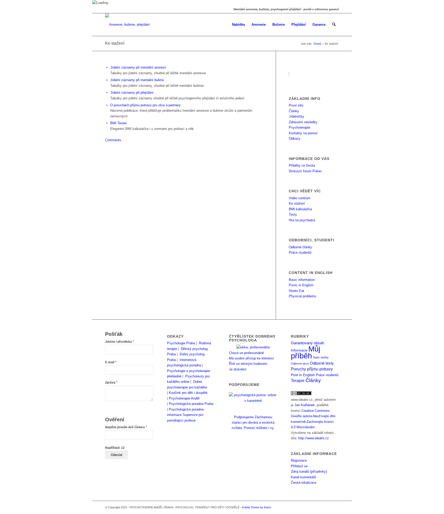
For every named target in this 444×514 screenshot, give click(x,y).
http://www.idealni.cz (313, 438)
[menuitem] (238, 24)
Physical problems (302, 296)
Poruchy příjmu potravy (312, 369)
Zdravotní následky (303, 122)
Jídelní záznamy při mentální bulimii (137, 80)
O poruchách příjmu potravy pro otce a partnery (145, 105)
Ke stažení (114, 43)
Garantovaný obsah (307, 343)
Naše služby (321, 357)
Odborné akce (300, 363)
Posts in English (301, 285)
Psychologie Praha (181, 343)
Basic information (302, 280)
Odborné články (300, 247)
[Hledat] (334, 24)
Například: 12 (115, 448)
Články (294, 111)
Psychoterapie (299, 127)
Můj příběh (305, 352)
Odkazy (294, 138)
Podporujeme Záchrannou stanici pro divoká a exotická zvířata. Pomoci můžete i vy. (253, 422)
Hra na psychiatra (302, 220)
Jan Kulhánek (304, 405)
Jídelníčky (296, 116)
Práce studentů (300, 252)
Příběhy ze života (302, 165)
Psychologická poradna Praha (191, 404)
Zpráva (111, 382)
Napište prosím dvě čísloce (126, 427)
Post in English (303, 375)
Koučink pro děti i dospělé (188, 393)
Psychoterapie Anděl (184, 398)
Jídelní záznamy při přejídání (131, 92)
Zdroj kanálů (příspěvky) (309, 471)
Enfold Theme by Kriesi (256, 507)
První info (296, 105)
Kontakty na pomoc (303, 133)
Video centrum (299, 198)
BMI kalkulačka (300, 209)
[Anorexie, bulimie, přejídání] (127, 24)
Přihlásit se (299, 466)
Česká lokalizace (303, 482)
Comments (113, 140)
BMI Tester (118, 123)
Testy (293, 214)
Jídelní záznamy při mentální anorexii (138, 67)
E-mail (110, 362)
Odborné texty (322, 363)
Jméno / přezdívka (119, 342)
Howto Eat (296, 291)
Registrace (299, 460)
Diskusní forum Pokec (305, 171)
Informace (299, 350)
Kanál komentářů (303, 477)
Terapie (297, 380)
